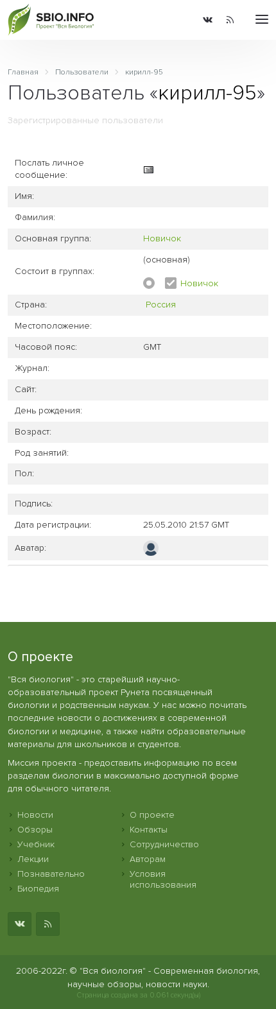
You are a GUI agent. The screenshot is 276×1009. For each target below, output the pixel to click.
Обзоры (35, 829)
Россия (161, 304)
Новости (35, 814)
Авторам (148, 859)
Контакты (149, 829)
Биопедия (38, 888)
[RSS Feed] (230, 20)
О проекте (152, 814)
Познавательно (51, 873)
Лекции (33, 859)
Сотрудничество (164, 844)
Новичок (162, 238)
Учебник (36, 844)
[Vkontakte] (207, 20)
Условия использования (163, 879)
